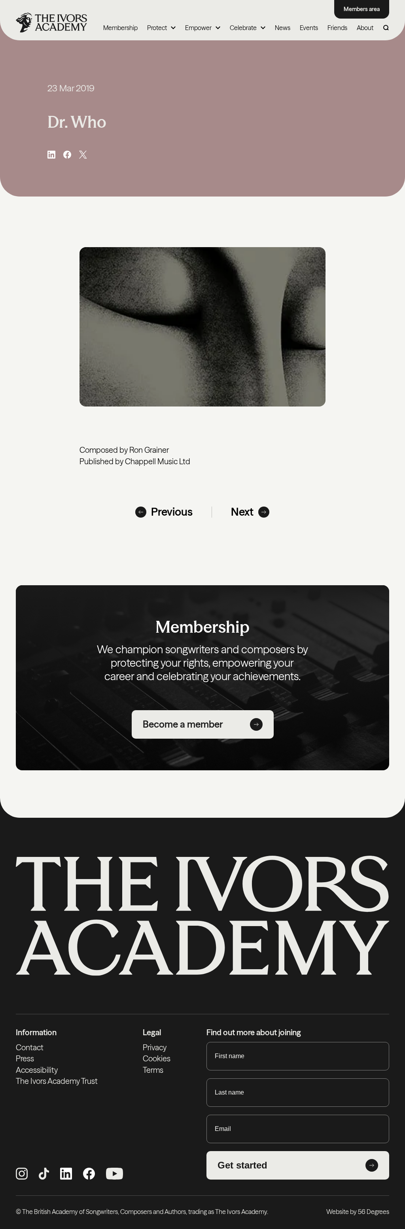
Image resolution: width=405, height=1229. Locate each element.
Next (242, 511)
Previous (172, 511)
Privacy (155, 1047)
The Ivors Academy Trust (57, 1081)
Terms (153, 1070)
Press (25, 1058)
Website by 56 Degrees (357, 1212)
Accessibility (37, 1070)
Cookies (156, 1058)
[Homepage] (51, 22)
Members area (362, 9)
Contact (30, 1047)
